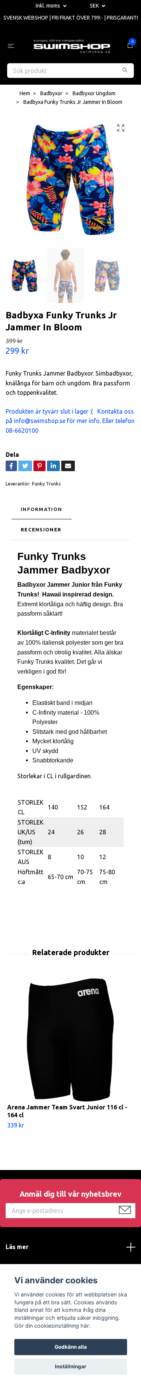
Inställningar (70, 1366)
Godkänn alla (71, 1347)
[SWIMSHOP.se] (72, 46)
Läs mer (17, 1248)
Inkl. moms (48, 6)
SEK (95, 6)
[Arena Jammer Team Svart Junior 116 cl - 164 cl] (70, 1041)
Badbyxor (51, 95)
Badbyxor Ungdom (94, 95)
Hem (25, 95)
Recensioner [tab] (41, 531)
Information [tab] (41, 510)
